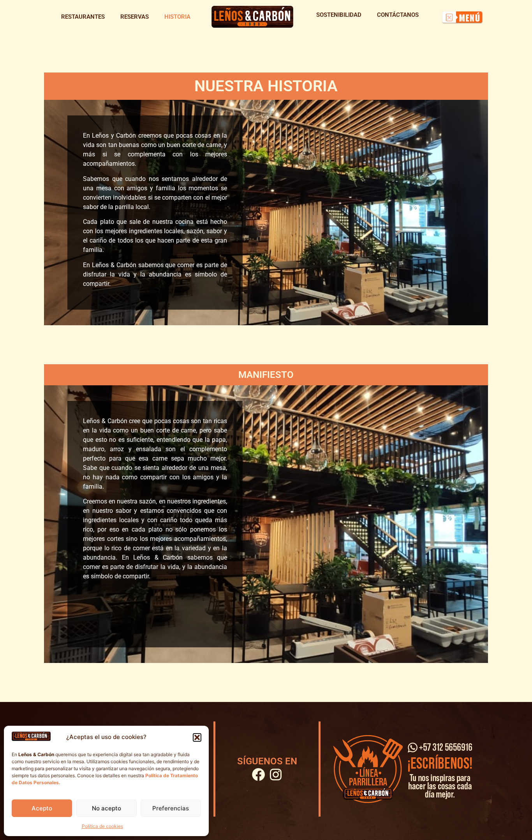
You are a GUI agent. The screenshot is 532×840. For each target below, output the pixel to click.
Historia (177, 16)
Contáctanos (398, 14)
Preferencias (170, 808)
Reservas (134, 16)
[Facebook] (258, 774)
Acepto (42, 808)
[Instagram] (275, 774)
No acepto (106, 808)
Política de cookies (102, 826)
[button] (197, 737)
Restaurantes (83, 16)
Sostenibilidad (338, 14)
